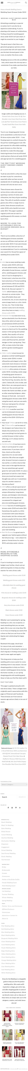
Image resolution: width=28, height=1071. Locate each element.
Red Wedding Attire (7, 929)
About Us (5, 918)
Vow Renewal (5, 859)
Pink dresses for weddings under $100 (14, 593)
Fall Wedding (6, 891)
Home (2, 9)
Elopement (4, 844)
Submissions (6, 912)
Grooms (4, 873)
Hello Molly (5, 409)
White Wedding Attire (8, 973)
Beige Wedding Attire (8, 951)
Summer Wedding (7, 894)
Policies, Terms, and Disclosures (12, 906)
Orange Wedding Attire (8, 960)
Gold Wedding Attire (7, 969)
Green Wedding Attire (8, 941)
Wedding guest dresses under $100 (14, 575)
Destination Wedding (8, 841)
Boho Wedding (6, 828)
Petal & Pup (6, 326)
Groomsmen (6, 876)
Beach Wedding (6, 822)
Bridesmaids (6, 870)
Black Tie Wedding (7, 825)
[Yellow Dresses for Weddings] (19, 1034)
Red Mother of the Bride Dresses (19, 1060)
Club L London (6, 353)
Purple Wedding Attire (8, 948)
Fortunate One (6, 315)
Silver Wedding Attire (8, 963)
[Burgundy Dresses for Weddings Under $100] (7, 1015)
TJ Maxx (12, 423)
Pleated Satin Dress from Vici (11, 116)
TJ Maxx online (9, 425)
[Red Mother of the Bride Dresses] (19, 1051)
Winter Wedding (7, 897)
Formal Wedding (6, 850)
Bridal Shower (5, 831)
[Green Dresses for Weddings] (7, 1034)
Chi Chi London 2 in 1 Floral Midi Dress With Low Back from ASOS (14, 750)
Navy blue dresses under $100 (14, 605)
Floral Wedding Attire (8, 957)
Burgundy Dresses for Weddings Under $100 (7, 1025)
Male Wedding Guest (8, 886)
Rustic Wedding (6, 856)
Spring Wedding (7, 900)
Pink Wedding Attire (7, 926)
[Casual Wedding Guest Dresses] (19, 1015)
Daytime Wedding (7, 838)
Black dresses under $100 (14, 610)
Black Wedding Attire (8, 935)
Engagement (5, 847)
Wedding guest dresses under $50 (14, 580)
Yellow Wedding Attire (8, 954)
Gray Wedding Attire (8, 966)
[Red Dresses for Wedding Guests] (7, 1051)
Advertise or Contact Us (9, 915)
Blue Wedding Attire (7, 932)
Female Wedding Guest (13, 9)
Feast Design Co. (23, 1068)
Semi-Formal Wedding (8, 853)
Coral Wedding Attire (8, 944)
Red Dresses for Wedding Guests (7, 1060)
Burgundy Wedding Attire (9, 938)
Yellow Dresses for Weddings (19, 1043)
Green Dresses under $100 (14, 615)
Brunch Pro (13, 1068)
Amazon (4, 505)
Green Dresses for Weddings (7, 1043)
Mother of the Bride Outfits (10, 879)
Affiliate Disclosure (8, 909)
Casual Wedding (6, 835)
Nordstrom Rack (7, 444)
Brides (4, 867)
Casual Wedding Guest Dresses (19, 1024)
